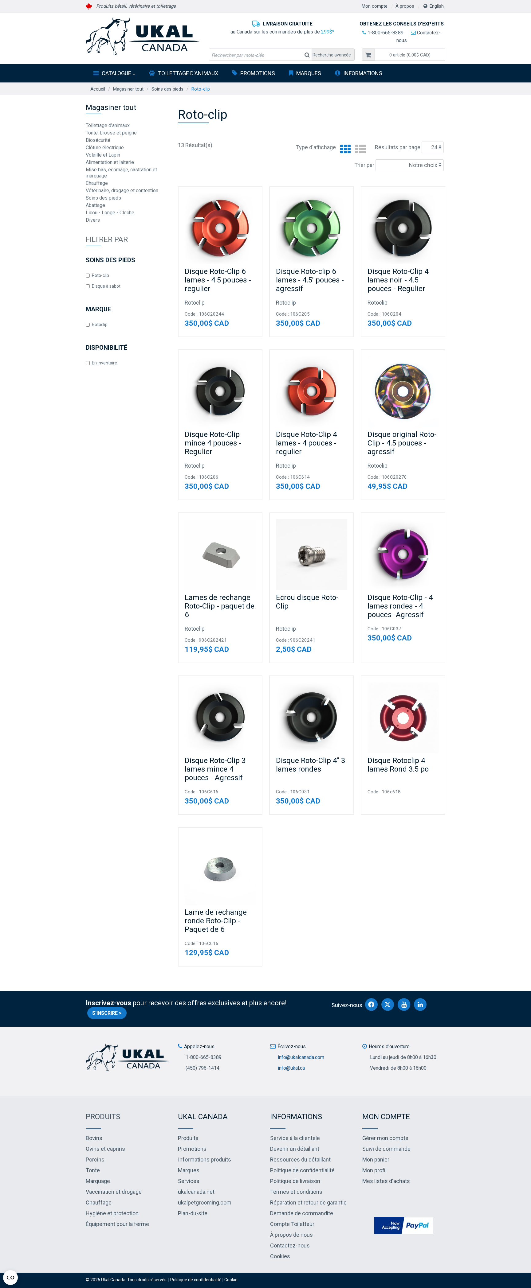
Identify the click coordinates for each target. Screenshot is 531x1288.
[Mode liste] (359, 149)
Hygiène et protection (112, 1213)
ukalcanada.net (196, 1192)
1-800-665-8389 (384, 33)
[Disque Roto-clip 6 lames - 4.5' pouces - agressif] (311, 228)
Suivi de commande (386, 1149)
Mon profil (374, 1170)
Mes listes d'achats (386, 1181)
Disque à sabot (106, 286)
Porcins (95, 1159)
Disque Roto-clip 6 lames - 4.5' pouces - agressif (310, 280)
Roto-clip (100, 275)
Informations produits (204, 1159)
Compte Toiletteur (292, 1224)
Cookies (280, 1256)
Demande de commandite (301, 1213)
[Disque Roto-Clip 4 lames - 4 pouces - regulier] (311, 391)
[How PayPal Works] (403, 1225)
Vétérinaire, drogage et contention (122, 190)
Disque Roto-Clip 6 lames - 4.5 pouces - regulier (218, 280)
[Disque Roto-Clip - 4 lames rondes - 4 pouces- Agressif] (403, 554)
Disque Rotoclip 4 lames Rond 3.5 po (398, 764)
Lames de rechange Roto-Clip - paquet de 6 (219, 606)
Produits (103, 1116)
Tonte (93, 1170)
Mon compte (374, 6)
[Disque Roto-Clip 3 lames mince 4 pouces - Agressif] (220, 717)
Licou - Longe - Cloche (110, 213)
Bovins (94, 1138)
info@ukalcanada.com (301, 1057)
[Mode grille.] (344, 149)
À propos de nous (291, 1235)
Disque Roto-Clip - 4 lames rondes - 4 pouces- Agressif (400, 606)
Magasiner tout (128, 89)
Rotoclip (100, 324)
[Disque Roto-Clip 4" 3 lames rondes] (311, 717)
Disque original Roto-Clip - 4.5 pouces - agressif (402, 443)
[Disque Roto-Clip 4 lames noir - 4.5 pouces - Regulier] (403, 228)
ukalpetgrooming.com (204, 1202)
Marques (308, 73)
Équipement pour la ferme (117, 1224)
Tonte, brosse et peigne (111, 133)
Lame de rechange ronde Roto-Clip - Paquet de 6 (216, 921)
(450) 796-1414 (202, 1068)
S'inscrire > (107, 1013)
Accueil (97, 89)
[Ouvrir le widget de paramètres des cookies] (10, 1277)
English (437, 6)
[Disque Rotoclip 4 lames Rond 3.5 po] (403, 717)
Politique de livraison (295, 1181)
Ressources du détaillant (300, 1159)
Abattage (95, 205)
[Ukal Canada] (142, 36)
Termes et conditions (296, 1192)
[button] (410, 55)
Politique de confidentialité (302, 1170)
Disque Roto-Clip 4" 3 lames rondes (310, 764)
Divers (93, 220)
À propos (404, 6)
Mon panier (375, 1159)
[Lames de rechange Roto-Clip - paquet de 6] (220, 554)
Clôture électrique (105, 147)
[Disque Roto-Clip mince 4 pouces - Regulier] (220, 391)
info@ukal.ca (291, 1068)
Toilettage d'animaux (188, 73)
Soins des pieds (167, 89)
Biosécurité (98, 140)
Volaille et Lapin (103, 155)
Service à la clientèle (295, 1138)
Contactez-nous (290, 1245)
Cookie (231, 1279)
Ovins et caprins (105, 1149)
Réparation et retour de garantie (308, 1202)
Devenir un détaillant (294, 1149)
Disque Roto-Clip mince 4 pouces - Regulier (213, 443)
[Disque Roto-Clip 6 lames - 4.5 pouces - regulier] (220, 228)
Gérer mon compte (385, 1138)
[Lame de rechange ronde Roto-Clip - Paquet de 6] (220, 869)
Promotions (257, 73)
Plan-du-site (192, 1213)
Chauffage (97, 183)
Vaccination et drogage (114, 1192)
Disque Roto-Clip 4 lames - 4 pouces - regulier (306, 443)
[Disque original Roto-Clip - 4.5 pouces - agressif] (403, 391)
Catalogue (116, 73)
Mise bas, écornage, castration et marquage (121, 173)
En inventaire (104, 362)
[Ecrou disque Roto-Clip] (311, 554)
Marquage (98, 1181)
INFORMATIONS (362, 73)
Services (188, 1181)
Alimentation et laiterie (110, 162)
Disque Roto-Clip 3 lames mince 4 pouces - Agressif (215, 769)
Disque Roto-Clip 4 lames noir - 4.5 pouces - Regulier (398, 280)
